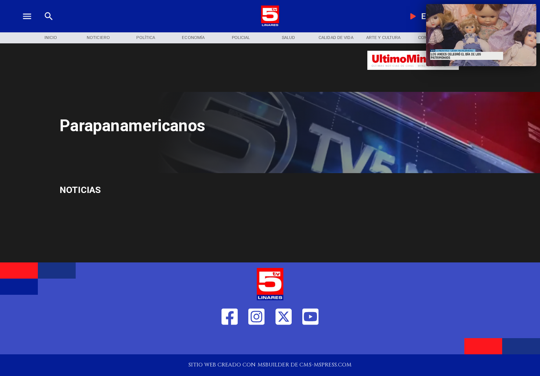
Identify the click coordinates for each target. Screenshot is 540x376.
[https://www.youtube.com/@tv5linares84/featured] (310, 342)
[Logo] (270, 25)
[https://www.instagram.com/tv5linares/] (256, 342)
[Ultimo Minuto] (413, 73)
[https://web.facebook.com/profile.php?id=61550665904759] (230, 342)
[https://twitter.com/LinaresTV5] (284, 342)
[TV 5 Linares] (48, 25)
